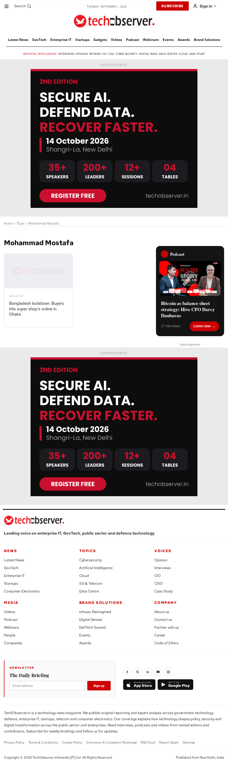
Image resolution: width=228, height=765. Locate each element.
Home (8, 223)
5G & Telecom (90, 583)
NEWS (10, 550)
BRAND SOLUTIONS (101, 602)
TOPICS (87, 550)
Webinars (11, 627)
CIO (157, 575)
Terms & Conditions (43, 742)
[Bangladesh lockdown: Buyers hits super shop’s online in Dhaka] (38, 271)
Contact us (163, 619)
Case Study (163, 591)
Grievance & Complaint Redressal (111, 742)
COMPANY (165, 602)
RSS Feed (148, 742)
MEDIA (11, 602)
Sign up (99, 686)
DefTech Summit (92, 627)
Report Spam (169, 742)
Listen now (202, 326)
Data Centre (89, 591)
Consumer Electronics (22, 591)
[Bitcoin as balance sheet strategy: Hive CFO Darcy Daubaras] (190, 278)
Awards (85, 643)
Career (159, 635)
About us (161, 611)
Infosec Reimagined (95, 611)
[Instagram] (168, 672)
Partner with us (166, 627)
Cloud (84, 575)
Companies (13, 643)
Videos (9, 611)
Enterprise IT (14, 575)
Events (84, 635)
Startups (11, 583)
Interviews (162, 567)
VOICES (163, 550)
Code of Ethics (166, 643)
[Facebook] (127, 672)
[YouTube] (158, 672)
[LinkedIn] (148, 672)
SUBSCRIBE (172, 6)
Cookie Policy (72, 742)
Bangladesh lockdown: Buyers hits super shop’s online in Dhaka (36, 309)
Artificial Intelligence (96, 567)
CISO (158, 583)
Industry (16, 296)
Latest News (14, 560)
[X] (137, 672)
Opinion (160, 560)
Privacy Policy (14, 742)
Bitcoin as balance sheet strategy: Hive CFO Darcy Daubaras (188, 309)
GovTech (11, 567)
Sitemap (189, 742)
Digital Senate (90, 619)
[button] (23, 6)
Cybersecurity (90, 560)
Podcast (11, 619)
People (9, 635)
